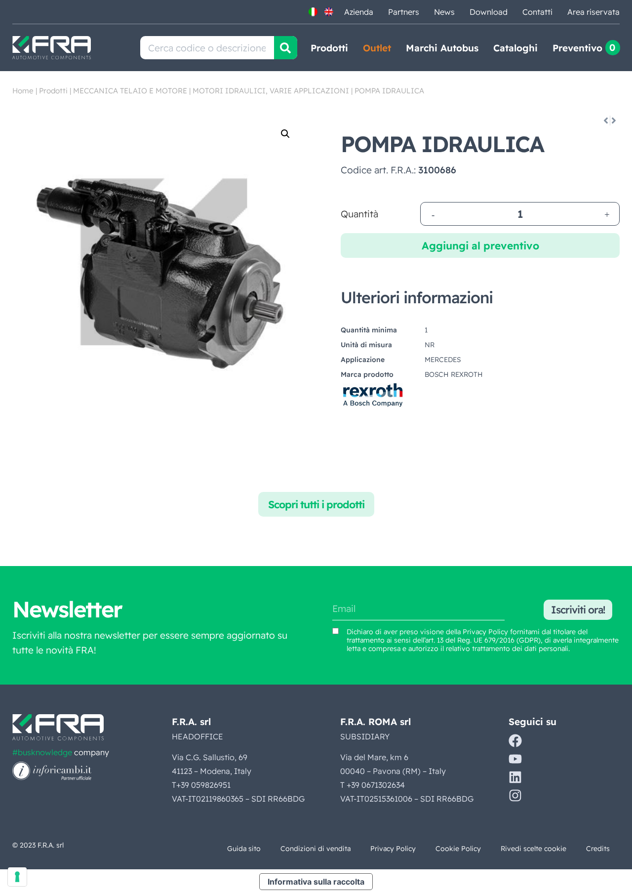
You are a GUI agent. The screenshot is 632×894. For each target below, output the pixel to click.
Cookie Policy (458, 848)
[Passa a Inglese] (328, 12)
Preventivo (577, 48)
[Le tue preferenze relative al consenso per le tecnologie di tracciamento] (17, 876)
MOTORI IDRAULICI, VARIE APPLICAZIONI (271, 90)
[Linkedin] (515, 777)
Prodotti (329, 48)
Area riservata (593, 12)
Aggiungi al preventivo (480, 245)
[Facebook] (515, 740)
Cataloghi (515, 48)
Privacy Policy (485, 631)
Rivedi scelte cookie (533, 848)
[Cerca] (285, 47)
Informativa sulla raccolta (316, 882)
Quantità (359, 214)
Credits (598, 848)
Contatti (537, 12)
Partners (403, 12)
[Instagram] (515, 795)
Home (23, 90)
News (444, 12)
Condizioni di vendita (315, 848)
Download (489, 12)
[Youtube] (515, 759)
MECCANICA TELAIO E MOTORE (130, 90)
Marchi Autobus (442, 48)
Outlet (377, 48)
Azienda (358, 12)
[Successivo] (614, 120)
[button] (285, 134)
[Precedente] (605, 120)
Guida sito (244, 848)
